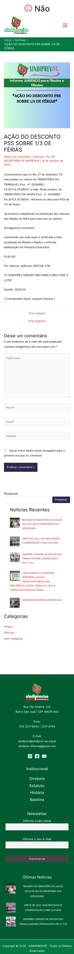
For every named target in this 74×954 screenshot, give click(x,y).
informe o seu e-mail (37, 839)
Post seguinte (37, 321)
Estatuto (37, 785)
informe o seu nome (37, 821)
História (37, 792)
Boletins (37, 799)
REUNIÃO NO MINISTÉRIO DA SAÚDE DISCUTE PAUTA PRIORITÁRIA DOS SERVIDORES (42, 524)
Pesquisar (11, 493)
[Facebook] (37, 756)
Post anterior (37, 313)
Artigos (8, 626)
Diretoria (37, 778)
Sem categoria (13, 638)
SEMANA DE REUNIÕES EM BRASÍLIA (42, 600)
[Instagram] (30, 756)
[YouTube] (44, 756)
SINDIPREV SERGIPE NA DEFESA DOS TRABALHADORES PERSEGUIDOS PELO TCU (42, 558)
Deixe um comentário (17, 156)
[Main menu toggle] (65, 25)
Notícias (39, 156)
